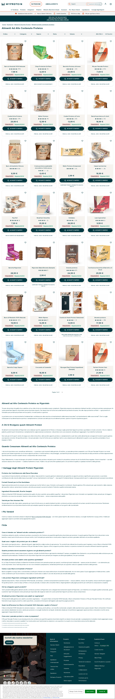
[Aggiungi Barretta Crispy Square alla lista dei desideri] (25, 342)
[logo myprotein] (12, 4)
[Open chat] (29, 683)
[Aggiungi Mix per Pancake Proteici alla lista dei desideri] (110, 41)
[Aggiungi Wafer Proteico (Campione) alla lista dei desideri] (82, 141)
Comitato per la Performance (83, 679)
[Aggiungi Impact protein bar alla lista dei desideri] (110, 141)
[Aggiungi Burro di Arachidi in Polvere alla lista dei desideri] (25, 141)
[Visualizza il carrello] (110, 4)
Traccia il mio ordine (54, 668)
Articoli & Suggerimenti (68, 655)
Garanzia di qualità (84, 647)
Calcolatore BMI (69, 676)
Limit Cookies (90, 691)
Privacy (81, 657)
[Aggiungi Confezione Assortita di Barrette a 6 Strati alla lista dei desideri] (110, 242)
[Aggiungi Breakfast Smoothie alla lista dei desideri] (54, 192)
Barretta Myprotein (15, 267)
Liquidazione (85, 9)
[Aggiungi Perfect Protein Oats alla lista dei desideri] (110, 342)
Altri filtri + (99, 34)
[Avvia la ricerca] (69, 4)
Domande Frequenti (53, 650)
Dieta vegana (68, 680)
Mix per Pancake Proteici (100, 66)
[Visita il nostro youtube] (17, 683)
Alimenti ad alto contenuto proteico (43, 24)
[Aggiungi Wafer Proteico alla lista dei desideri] (54, 91)
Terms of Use (56, 697)
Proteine (23, 9)
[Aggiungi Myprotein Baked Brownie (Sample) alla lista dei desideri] (54, 242)
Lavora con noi (83, 674)
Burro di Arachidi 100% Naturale (14, 66)
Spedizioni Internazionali (54, 661)
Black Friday (98, 657)
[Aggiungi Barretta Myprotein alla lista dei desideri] (25, 242)
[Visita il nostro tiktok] (13, 683)
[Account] (105, 4)
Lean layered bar (100, 218)
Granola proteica (71, 267)
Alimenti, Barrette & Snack (51, 9)
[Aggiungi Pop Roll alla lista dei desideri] (25, 192)
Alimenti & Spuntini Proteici (22, 24)
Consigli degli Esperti (98, 9)
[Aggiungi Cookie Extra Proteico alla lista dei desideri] (25, 91)
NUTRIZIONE (35, 4)
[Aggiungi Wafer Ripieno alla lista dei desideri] (54, 292)
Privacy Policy (46, 697)
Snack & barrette (69, 664)
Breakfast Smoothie (43, 218)
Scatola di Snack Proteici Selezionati (72, 317)
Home (4, 24)
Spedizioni (53, 673)
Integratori (31, 9)
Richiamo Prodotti (55, 677)
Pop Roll (15, 218)
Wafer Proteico (43, 116)
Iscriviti (9, 642)
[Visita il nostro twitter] (21, 683)
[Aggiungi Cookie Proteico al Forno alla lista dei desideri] (82, 91)
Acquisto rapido (16, 78)
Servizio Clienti (54, 645)
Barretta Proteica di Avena (71, 66)
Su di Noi (81, 643)
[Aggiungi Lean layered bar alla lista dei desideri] (110, 192)
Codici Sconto (99, 649)
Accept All (102, 691)
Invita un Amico (102, 644)
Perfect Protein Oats (100, 367)
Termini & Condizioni (85, 661)
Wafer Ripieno (43, 317)
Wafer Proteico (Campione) (72, 166)
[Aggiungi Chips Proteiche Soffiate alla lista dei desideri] (54, 41)
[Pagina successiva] (62, 392)
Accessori (64, 9)
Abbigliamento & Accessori (69, 648)
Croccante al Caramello (43, 367)
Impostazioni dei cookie (11, 672)
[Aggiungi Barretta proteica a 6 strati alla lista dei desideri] (110, 91)
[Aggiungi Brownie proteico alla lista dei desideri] (110, 292)
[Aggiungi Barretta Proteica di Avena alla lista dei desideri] (82, 41)
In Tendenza (14, 9)
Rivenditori (82, 666)
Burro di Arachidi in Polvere (15, 166)
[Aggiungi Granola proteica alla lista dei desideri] (82, 242)
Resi (51, 655)
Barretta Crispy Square (14, 367)
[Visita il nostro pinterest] (25, 683)
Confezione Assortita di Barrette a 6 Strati (100, 268)
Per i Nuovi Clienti (74, 9)
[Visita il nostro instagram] (5, 683)
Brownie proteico (100, 317)
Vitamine (38, 9)
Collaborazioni (83, 670)
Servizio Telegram (100, 653)
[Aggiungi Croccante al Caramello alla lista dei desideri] (54, 342)
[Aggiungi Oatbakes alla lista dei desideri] (82, 192)
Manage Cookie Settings (76, 691)
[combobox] (85, 4)
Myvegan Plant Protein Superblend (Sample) (71, 368)
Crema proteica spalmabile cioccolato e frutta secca (43, 167)
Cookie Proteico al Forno (72, 116)
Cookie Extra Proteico (15, 116)
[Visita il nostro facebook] (9, 683)
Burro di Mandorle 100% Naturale (15, 317)
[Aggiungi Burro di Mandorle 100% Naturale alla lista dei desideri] (25, 292)
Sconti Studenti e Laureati (102, 661)
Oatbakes (72, 218)
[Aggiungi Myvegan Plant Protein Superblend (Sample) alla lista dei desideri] (82, 342)
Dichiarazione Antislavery (83, 652)
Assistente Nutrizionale (95, 4)
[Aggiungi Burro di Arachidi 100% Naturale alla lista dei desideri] (25, 41)
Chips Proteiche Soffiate (43, 66)
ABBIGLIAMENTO (52, 4)
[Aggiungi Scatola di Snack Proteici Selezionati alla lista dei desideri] (82, 292)
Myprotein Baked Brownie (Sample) (43, 267)
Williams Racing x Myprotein (100, 667)
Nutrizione (10, 24)
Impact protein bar (100, 166)
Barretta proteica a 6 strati (100, 116)
